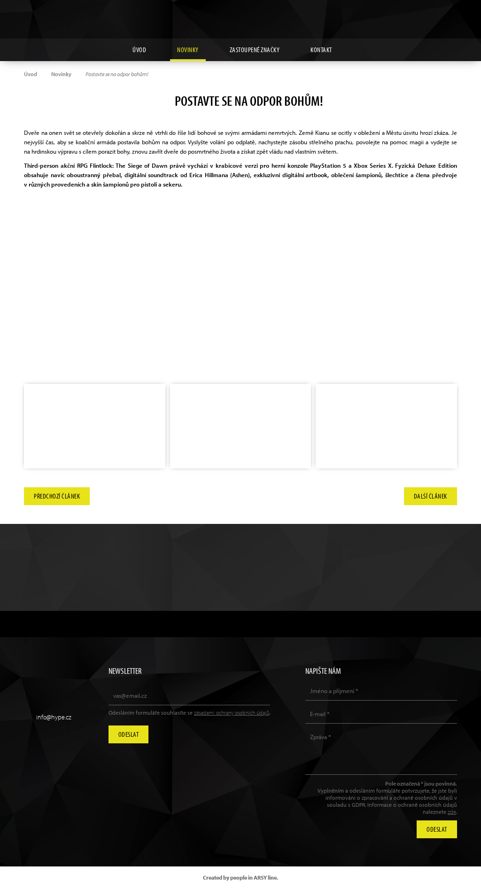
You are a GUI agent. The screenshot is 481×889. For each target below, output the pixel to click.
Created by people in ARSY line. (240, 877)
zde (452, 811)
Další (430, 495)
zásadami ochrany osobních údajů (231, 712)
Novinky (188, 49)
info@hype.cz (53, 717)
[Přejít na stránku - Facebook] (450, 15)
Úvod (139, 49)
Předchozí (57, 495)
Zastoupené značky (255, 49)
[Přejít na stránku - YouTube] (428, 15)
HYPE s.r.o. (240, 19)
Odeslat (128, 734)
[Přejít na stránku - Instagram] (407, 15)
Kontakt (321, 49)
